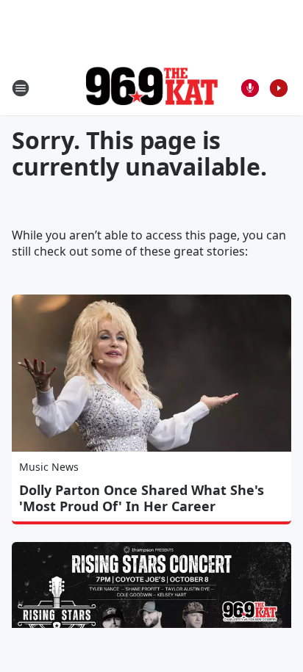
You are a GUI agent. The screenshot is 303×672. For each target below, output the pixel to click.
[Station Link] (151, 87)
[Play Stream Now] (279, 88)
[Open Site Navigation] (20, 88)
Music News (49, 467)
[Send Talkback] (250, 88)
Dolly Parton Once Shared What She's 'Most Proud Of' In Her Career (141, 498)
